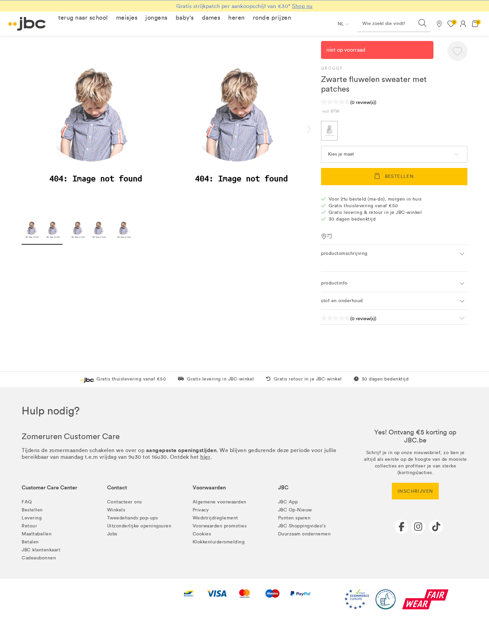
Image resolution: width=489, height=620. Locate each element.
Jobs (112, 534)
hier (205, 457)
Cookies (202, 534)
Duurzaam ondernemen (304, 534)
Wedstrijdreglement (215, 518)
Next (314, 129)
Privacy (201, 510)
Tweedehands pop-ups (132, 518)
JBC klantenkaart (41, 550)
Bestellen (32, 510)
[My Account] (463, 23)
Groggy (332, 68)
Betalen (30, 542)
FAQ (27, 502)
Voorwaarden (209, 487)
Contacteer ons (124, 502)
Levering (32, 518)
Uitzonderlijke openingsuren (139, 526)
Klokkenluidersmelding (219, 542)
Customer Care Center (49, 487)
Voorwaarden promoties (220, 526)
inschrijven (415, 491)
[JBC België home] (27, 23)
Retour (29, 526)
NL (341, 24)
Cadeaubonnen (39, 558)
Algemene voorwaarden (219, 502)
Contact (117, 487)
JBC (283, 487)
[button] (83, 18)
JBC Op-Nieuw (295, 510)
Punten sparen (294, 518)
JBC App (288, 502)
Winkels (116, 510)
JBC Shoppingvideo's (302, 526)
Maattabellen (37, 534)
